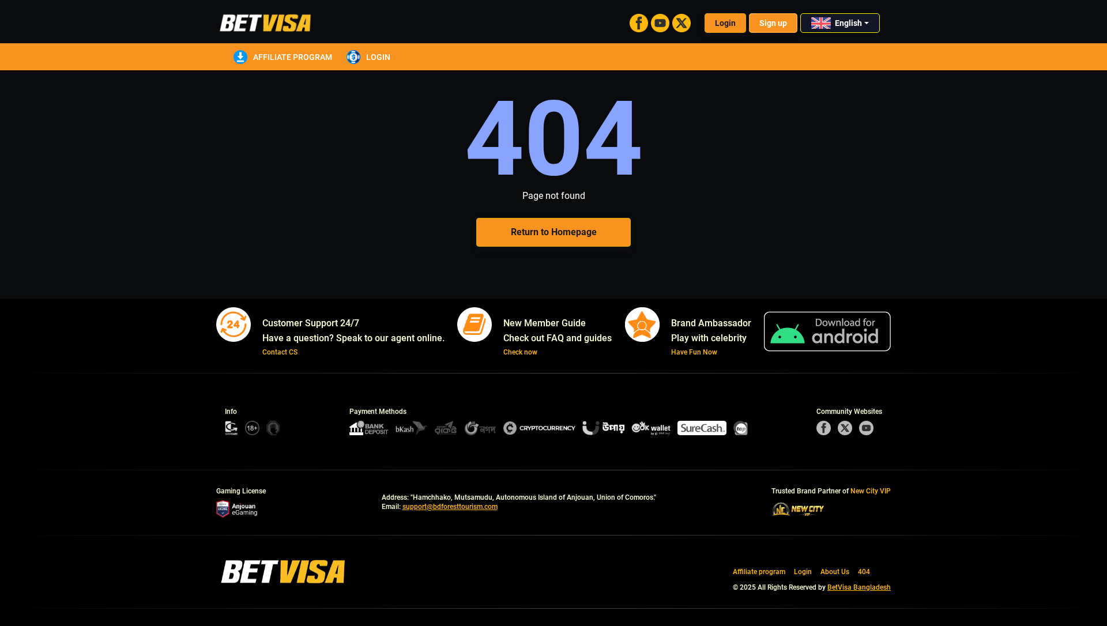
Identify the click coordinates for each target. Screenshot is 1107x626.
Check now (520, 352)
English (848, 23)
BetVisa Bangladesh (859, 587)
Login (725, 23)
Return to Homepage (554, 232)
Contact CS (280, 352)
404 (864, 571)
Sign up (773, 23)
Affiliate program (292, 57)
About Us (834, 571)
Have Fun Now (694, 352)
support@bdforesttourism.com (450, 507)
